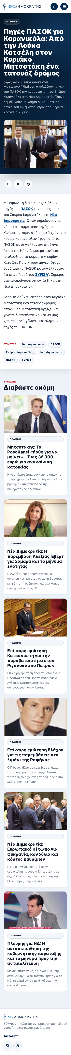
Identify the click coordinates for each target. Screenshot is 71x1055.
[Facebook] (8, 1045)
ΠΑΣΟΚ (27, 209)
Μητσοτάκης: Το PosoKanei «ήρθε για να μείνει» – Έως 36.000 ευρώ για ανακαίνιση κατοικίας (32, 457)
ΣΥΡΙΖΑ (41, 275)
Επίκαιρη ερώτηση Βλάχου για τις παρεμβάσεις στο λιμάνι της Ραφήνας (35, 754)
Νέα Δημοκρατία (33, 344)
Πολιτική (11, 21)
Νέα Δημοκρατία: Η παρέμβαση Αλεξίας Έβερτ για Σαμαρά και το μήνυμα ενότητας (35, 559)
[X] (17, 1045)
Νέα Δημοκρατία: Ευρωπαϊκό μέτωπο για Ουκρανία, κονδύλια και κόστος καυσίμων (32, 852)
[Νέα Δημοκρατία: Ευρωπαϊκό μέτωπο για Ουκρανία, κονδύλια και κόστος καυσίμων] (35, 811)
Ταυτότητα (11, 1036)
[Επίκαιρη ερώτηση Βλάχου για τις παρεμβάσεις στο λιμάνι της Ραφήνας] (35, 717)
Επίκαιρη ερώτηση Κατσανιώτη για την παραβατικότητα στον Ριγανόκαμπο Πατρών (31, 658)
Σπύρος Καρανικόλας (20, 352)
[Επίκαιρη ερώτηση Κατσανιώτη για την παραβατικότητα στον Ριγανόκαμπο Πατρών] (35, 617)
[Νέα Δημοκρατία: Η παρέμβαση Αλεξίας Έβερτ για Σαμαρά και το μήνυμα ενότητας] (35, 518)
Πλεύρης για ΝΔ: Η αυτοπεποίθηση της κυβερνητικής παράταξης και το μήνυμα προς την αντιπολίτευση (34, 953)
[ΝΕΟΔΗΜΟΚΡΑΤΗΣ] (22, 6)
